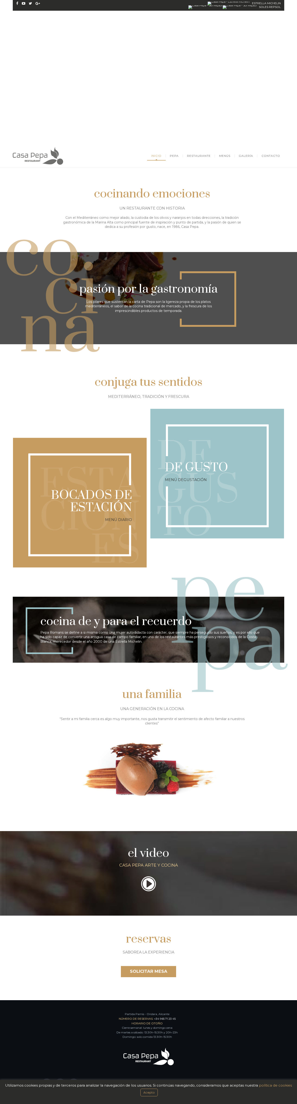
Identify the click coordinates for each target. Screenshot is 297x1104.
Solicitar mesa (148, 971)
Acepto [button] (149, 1092)
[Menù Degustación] (217, 502)
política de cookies (275, 1085)
